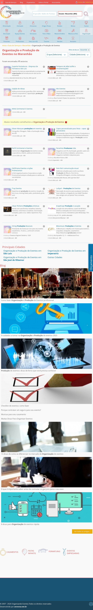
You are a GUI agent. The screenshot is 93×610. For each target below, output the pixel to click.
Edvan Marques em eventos (27, 128)
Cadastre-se (89, 2)
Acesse (80, 2)
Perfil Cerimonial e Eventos (22, 148)
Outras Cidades (55, 257)
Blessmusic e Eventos (68, 226)
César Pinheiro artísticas (25, 206)
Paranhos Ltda (66, 148)
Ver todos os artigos (81, 531)
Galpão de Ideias (18, 89)
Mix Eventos (60, 89)
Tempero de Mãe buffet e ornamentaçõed (66, 67)
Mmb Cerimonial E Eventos (22, 109)
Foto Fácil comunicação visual (67, 168)
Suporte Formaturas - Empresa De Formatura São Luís (25, 67)
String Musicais (22, 226)
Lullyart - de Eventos (68, 188)
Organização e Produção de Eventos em (22, 258)
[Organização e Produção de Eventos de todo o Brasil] (88, 50)
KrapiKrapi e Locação (68, 206)
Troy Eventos (17, 188)
